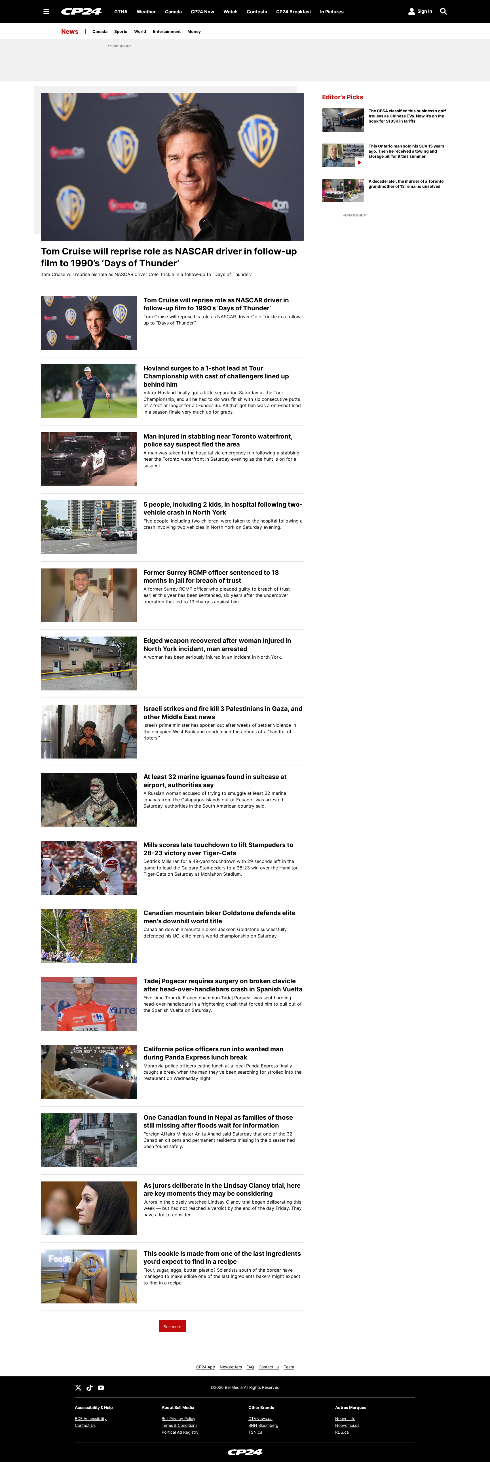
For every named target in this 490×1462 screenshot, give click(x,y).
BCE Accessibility (91, 1418)
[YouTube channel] (101, 1387)
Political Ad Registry (180, 1432)
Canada (173, 11)
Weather (146, 11)
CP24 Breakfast (293, 11)
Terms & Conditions (179, 1425)
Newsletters (231, 1366)
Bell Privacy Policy (178, 1418)
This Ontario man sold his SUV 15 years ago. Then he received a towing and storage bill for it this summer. (406, 151)
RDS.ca (342, 1432)
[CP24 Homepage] (81, 11)
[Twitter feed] (78, 1387)
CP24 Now (202, 11)
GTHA (121, 11)
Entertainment (167, 31)
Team (289, 1366)
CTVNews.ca (260, 1418)
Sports (120, 31)
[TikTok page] (89, 1387)
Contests (257, 11)
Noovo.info (345, 1418)
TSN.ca (255, 1432)
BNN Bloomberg (263, 1425)
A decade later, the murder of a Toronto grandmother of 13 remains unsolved (406, 184)
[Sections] (46, 11)
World (140, 31)
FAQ (250, 1366)
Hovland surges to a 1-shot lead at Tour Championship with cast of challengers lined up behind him (216, 376)
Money (194, 31)
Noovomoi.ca (347, 1425)
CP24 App (205, 1366)
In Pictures (332, 11)
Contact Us (269, 1366)
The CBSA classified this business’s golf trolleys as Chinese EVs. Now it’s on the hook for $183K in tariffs (407, 115)
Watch (230, 11)
